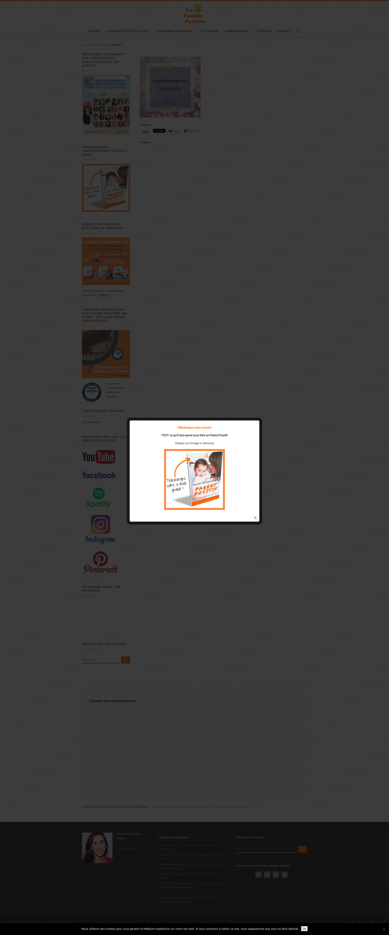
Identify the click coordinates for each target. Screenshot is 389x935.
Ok (304, 928)
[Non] (384, 929)
